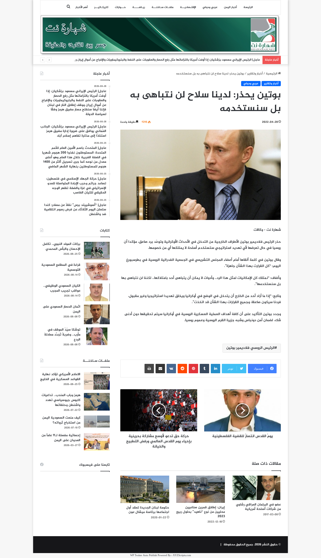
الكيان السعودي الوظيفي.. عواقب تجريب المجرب (61, 288)
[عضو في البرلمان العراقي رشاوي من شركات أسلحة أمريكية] (256, 488)
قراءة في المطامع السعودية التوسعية (60, 267)
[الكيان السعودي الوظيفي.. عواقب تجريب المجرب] (97, 292)
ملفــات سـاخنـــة (162, 7)
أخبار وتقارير (255, 73)
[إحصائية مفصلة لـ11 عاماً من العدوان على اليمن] (97, 442)
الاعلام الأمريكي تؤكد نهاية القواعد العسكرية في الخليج (60, 377)
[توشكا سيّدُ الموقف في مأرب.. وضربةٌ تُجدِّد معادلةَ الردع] (97, 336)
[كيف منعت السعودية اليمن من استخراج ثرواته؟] (97, 421)
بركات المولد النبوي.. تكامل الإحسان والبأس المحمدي (61, 246)
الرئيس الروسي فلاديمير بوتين (250, 348)
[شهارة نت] (160, 35)
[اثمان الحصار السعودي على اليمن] (97, 314)
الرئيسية (272, 73)
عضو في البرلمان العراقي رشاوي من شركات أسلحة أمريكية (258, 507)
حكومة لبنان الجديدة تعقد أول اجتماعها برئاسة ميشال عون (147, 510)
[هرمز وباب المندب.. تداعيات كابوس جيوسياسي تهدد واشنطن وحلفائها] (97, 402)
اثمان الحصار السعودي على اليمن (61, 309)
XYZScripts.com (182, 555)
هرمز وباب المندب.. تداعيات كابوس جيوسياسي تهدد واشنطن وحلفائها (61, 400)
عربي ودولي (210, 7)
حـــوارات (120, 7)
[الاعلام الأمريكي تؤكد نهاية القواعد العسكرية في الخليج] (97, 381)
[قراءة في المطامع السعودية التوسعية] (97, 271)
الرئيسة (248, 7)
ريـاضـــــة (138, 7)
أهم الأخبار (81, 7)
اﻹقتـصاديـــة (188, 7)
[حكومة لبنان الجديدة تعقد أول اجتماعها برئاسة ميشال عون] (144, 489)
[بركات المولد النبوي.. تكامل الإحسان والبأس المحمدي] (97, 250)
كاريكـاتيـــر (101, 7)
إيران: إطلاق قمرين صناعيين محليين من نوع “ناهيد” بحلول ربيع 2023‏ (200, 512)
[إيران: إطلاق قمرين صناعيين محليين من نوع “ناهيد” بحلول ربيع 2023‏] (200, 489)
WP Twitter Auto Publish (143, 555)
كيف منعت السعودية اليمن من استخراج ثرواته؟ (61, 420)
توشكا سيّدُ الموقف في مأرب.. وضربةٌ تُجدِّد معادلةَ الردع (62, 334)
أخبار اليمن (230, 7)
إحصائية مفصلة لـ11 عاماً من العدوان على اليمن (61, 438)
